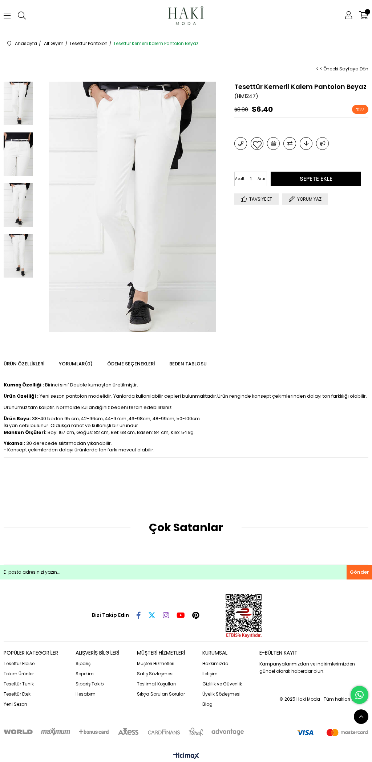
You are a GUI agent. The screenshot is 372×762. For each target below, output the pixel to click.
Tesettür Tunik (19, 684)
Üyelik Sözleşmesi (221, 694)
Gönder (359, 572)
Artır (262, 178)
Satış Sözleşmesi (155, 674)
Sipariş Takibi (90, 684)
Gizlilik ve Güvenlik (222, 684)
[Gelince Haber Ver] (322, 143)
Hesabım (86, 694)
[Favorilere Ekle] (257, 143)
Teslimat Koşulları (156, 684)
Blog (207, 704)
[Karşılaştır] (289, 143)
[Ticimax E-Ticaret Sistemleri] (186, 756)
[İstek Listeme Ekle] (273, 143)
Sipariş (83, 663)
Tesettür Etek (17, 694)
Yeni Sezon (15, 704)
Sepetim (85, 674)
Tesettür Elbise (19, 663)
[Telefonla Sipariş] (240, 143)
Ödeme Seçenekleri (131, 363)
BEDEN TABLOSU (188, 363)
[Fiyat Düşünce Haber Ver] (306, 143)
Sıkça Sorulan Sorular (161, 694)
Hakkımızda (215, 663)
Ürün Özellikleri (24, 363)
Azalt (239, 178)
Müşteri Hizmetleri (155, 663)
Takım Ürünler (19, 674)
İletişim (210, 674)
